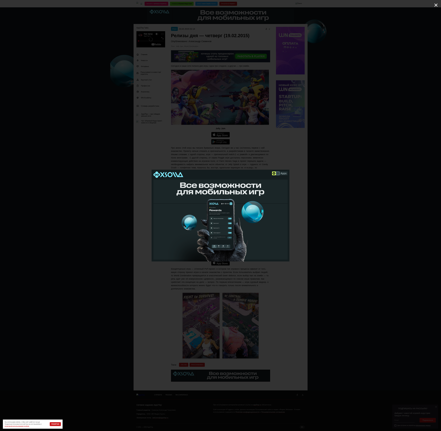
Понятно (55, 424)
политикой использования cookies (17, 426)
